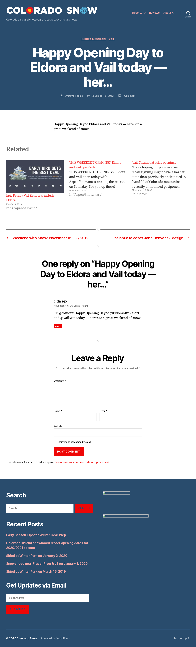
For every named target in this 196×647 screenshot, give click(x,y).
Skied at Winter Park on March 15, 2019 (36, 571)
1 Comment (129, 95)
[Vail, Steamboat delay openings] (161, 185)
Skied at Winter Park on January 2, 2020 (36, 556)
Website (58, 426)
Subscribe (17, 609)
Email (103, 411)
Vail (112, 39)
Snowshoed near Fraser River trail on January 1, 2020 (47, 563)
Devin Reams (75, 95)
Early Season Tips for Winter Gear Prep (36, 535)
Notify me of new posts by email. (74, 441)
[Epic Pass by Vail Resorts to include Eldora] (35, 176)
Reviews (154, 12)
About (167, 12)
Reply (58, 326)
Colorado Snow (27, 638)
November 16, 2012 (102, 95)
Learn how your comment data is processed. (82, 462)
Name (58, 411)
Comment (60, 380)
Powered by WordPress (55, 638)
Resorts (137, 12)
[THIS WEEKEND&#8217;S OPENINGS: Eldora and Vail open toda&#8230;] (98, 185)
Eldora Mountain (93, 39)
